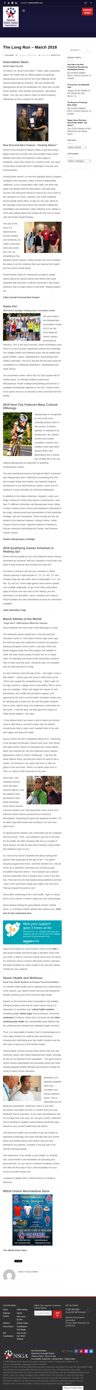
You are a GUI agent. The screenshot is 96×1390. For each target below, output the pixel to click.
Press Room (8, 1326)
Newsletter (55, 55)
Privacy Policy (37, 1356)
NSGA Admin (9, 55)
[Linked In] (16, 3)
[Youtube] (81, 1351)
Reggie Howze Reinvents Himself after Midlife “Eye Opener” (77, 122)
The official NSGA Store (15, 1250)
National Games (6, 1314)
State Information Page (14, 610)
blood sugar (26, 1013)
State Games (22, 1309)
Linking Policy (57, 1359)
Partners (6, 1323)
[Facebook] (5, 3)
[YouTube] (8, 3)
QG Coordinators (8, 1334)
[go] (88, 50)
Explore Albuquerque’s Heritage (19, 539)
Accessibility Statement (40, 1359)
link (54, 949)
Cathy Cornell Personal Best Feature (21, 297)
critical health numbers (43, 1009)
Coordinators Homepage (22, 1328)
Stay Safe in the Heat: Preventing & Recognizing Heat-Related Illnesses (77, 67)
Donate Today (22, 1323)
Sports (19, 1313)
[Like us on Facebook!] (76, 1351)
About (5, 1309)
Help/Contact (69, 1359)
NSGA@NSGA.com (35, 3)
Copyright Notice (47, 1353)
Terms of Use (50, 1356)
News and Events (21, 1318)
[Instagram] (12, 3)
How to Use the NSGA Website (21, 1336)
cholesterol (8, 1017)
